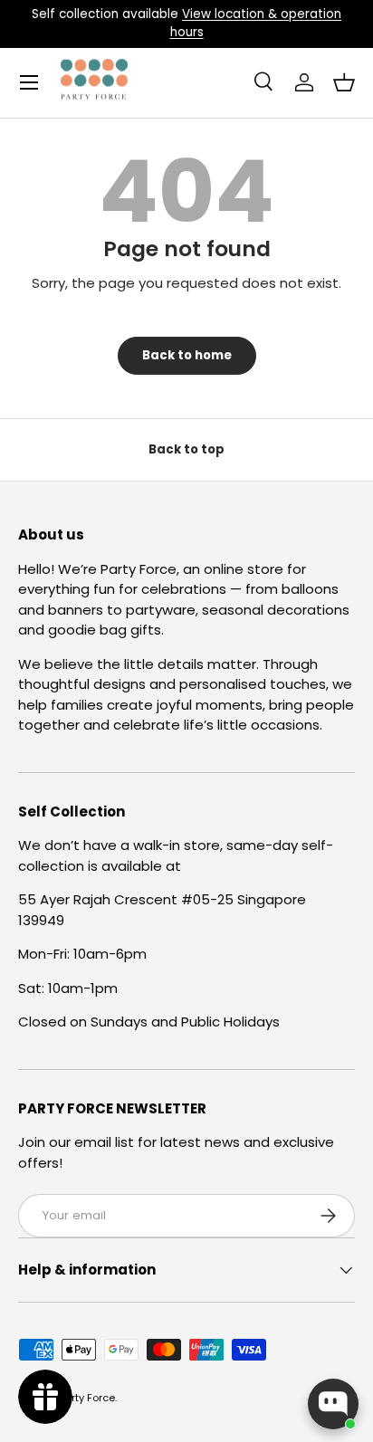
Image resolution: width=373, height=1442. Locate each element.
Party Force (87, 1397)
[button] (344, 82)
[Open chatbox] (333, 1404)
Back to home (187, 355)
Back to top (186, 449)
